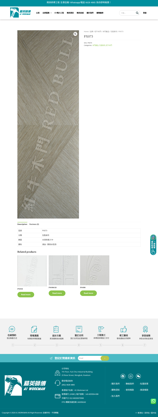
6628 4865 (90, 2)
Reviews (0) (34, 224)
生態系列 (114, 31)
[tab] (22, 224)
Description (22, 224)
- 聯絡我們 (129, 384)
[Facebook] (122, 376)
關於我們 (90, 13)
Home (86, 31)
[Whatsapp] (130, 376)
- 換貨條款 (143, 390)
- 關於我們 (115, 384)
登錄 (144, 13)
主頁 (38, 13)
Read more (25, 294)
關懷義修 (100, 13)
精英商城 (80, 13)
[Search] (137, 13)
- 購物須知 (115, 390)
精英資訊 (70, 13)
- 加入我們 (115, 396)
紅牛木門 (98, 31)
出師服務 (46, 13)
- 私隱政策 (143, 384)
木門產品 (106, 31)
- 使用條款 (129, 390)
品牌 (91, 31)
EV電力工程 (59, 13)
